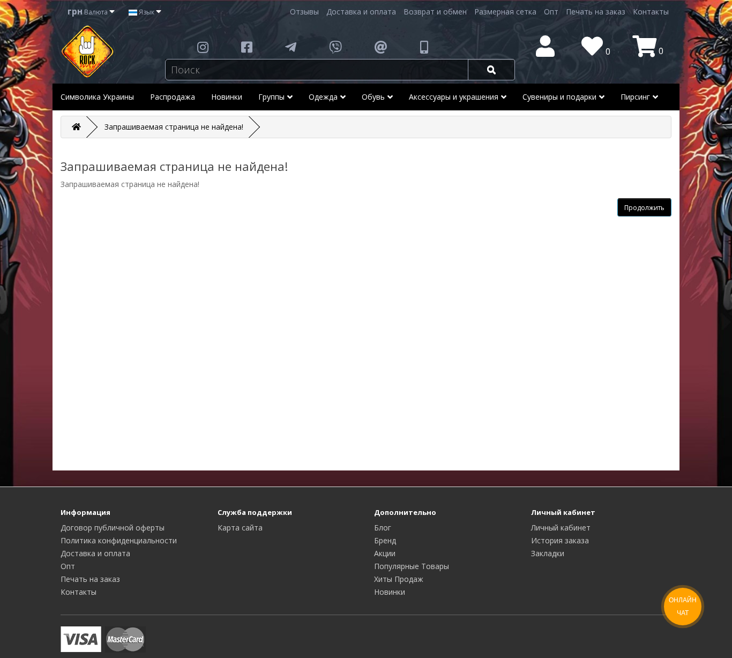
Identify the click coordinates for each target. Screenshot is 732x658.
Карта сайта (240, 527)
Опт (551, 11)
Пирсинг (635, 97)
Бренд (385, 540)
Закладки (547, 553)
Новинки (226, 97)
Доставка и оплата (361, 11)
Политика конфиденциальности (119, 540)
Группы (271, 97)
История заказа (560, 540)
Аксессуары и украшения (453, 97)
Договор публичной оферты (113, 527)
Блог (382, 527)
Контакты (651, 11)
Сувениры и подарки (559, 97)
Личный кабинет (561, 527)
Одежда (323, 97)
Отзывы (304, 11)
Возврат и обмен (435, 11)
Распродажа (172, 97)
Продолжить (644, 207)
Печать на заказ (595, 11)
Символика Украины (97, 97)
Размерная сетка (505, 11)
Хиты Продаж (398, 579)
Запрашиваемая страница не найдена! (173, 127)
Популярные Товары (411, 566)
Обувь (373, 97)
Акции (384, 553)
